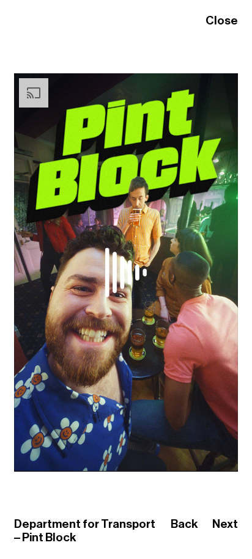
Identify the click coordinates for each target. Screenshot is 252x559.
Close (222, 20)
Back (184, 524)
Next (225, 524)
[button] (27, 458)
